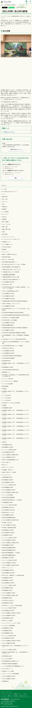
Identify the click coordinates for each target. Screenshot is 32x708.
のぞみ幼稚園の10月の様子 (8, 298)
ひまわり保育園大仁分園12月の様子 (10, 565)
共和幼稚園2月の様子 (7, 598)
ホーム (2, 4)
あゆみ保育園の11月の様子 (8, 532)
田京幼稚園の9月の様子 (7, 479)
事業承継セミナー (6, 372)
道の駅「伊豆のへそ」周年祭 (9, 472)
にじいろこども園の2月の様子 (9, 608)
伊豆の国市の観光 (6, 257)
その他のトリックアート (9, 132)
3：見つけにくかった (8, 174)
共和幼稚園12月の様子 (7, 577)
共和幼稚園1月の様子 (7, 590)
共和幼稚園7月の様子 (7, 444)
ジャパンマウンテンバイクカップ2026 (11, 623)
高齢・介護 (4, 226)
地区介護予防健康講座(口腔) (8, 550)
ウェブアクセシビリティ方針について (11, 239)
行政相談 (4, 388)
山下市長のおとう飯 (7, 284)
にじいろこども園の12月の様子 (9, 560)
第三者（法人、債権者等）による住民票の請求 (13, 575)
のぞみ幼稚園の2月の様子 (8, 350)
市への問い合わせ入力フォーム (9, 191)
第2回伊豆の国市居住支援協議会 (9, 663)
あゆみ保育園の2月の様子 (8, 610)
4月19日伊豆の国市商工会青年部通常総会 (12, 355)
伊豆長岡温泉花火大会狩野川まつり (10, 661)
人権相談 (4, 405)
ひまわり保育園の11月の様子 (9, 540)
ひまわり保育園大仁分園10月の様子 (10, 520)
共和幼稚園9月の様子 (7, 477)
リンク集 (4, 189)
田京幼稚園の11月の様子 (8, 530)
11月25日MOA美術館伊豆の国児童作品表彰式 (13, 312)
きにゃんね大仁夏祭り (7, 658)
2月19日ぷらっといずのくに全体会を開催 (12, 605)
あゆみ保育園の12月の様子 (8, 572)
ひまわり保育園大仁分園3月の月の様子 (11, 640)
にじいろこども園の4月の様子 (9, 649)
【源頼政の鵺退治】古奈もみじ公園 (10, 277)
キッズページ (5, 214)
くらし (3, 194)
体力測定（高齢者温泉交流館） (9, 527)
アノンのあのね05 (6, 395)
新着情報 (4, 219)
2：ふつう (15, 166)
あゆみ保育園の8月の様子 (8, 452)
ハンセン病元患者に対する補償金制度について (13, 666)
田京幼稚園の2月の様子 (7, 603)
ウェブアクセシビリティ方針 (6, 693)
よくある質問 (5, 211)
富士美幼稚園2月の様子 (7, 618)
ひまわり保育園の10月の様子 (9, 525)
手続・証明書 (5, 221)
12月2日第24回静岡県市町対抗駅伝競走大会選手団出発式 (15, 315)
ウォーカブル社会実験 (7, 383)
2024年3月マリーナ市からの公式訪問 (11, 402)
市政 (3, 204)
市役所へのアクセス (23, 695)
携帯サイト (10, 695)
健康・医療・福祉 (6, 229)
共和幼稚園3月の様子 (7, 630)
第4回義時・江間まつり (7, 469)
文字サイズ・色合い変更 (8, 259)
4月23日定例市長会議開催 (8, 358)
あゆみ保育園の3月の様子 (8, 638)
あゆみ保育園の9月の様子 (8, 482)
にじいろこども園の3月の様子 (9, 635)
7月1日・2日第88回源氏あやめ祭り (10, 291)
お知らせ (4, 216)
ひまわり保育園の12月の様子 (9, 562)
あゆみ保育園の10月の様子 (8, 510)
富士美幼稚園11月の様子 (8, 545)
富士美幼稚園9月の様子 (7, 487)
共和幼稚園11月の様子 (7, 535)
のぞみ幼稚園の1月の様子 (8, 330)
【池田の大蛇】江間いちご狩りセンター (11, 269)
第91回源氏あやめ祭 (7, 656)
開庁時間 (15, 695)
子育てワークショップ (7, 567)
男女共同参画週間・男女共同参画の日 (11, 267)
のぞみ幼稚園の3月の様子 (8, 353)
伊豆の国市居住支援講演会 (8, 497)
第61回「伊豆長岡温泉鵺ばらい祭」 (10, 459)
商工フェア (4, 464)
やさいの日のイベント (7, 668)
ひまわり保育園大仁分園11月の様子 (10, 542)
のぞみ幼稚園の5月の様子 (8, 282)
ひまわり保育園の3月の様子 (8, 643)
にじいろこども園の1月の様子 (9, 585)
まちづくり (4, 201)
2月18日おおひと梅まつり (8, 348)
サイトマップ (5, 251)
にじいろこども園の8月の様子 (9, 449)
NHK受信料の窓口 (6, 360)
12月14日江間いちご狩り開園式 (9, 320)
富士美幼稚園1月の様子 (7, 587)
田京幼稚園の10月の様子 (8, 507)
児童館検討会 (5, 681)
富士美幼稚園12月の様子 (8, 570)
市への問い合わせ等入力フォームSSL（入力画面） (14, 264)
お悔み (3, 231)
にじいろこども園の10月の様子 (9, 505)
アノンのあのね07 (6, 400)
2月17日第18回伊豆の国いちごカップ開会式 (12, 345)
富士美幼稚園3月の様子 (7, 633)
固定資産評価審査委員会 (8, 325)
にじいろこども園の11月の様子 (9, 537)
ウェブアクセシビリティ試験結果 (10, 381)
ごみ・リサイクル (6, 224)
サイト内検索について (7, 244)
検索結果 (4, 249)
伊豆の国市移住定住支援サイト (9, 262)
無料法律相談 (5, 386)
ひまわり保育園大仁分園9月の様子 (10, 492)
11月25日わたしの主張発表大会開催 (10, 317)
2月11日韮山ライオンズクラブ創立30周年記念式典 (14, 339)
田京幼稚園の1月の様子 (7, 580)
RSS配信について (6, 241)
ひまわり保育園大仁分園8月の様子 (10, 454)
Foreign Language (6, 246)
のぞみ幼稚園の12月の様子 (8, 322)
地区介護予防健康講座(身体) (8, 555)
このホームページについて (8, 236)
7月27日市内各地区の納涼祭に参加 (10, 369)
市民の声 (4, 442)
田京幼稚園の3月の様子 (7, 628)
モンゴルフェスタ (6, 474)
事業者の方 (4, 206)
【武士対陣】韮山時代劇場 (8, 274)
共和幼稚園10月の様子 (7, 502)
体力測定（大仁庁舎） (7, 522)
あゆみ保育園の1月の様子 (8, 582)
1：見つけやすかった (8, 172)
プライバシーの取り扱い (8, 378)
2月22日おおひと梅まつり (8, 600)
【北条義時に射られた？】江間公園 (10, 272)
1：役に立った (6, 166)
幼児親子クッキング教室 (8, 671)
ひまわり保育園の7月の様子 (8, 678)
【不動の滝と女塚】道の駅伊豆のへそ (11, 279)
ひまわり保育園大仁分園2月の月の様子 (11, 613)
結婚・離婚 (4, 234)
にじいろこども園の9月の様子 (9, 484)
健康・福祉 (4, 196)
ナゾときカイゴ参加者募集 (8, 625)
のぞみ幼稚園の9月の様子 (8, 296)
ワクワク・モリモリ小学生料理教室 (10, 673)
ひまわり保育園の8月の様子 (8, 457)
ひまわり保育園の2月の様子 (8, 615)
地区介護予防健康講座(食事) (8, 517)
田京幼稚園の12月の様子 (8, 557)
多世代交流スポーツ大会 (8, 512)
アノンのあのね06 (6, 397)
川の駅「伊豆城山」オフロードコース (11, 303)
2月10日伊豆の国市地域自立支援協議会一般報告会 (14, 332)
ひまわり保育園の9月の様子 (8, 489)
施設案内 (4, 209)
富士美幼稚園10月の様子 (8, 515)
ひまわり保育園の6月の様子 (8, 676)
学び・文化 (4, 199)
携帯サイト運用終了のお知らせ (9, 254)
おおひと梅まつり (6, 462)
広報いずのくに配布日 (7, 620)
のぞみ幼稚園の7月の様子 (8, 293)
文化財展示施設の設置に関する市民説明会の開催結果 (14, 301)
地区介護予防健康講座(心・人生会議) (11, 552)
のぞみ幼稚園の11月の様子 (8, 306)
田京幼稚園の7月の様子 (7, 367)
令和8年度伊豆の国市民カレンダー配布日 (12, 500)
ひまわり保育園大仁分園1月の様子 (10, 595)
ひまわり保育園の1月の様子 (8, 593)
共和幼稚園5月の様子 (7, 407)
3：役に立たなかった (8, 168)
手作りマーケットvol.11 (7, 467)
